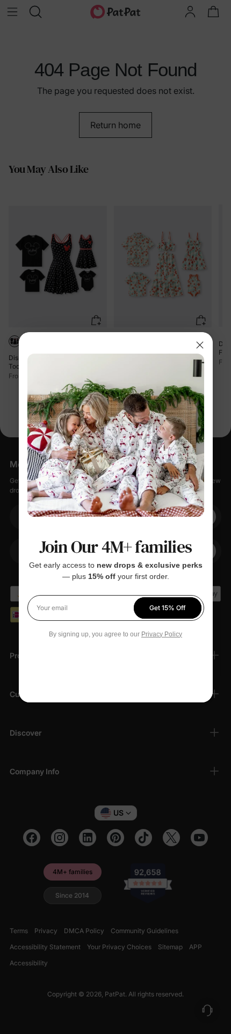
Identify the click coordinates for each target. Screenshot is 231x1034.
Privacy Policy (161, 634)
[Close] (199, 345)
